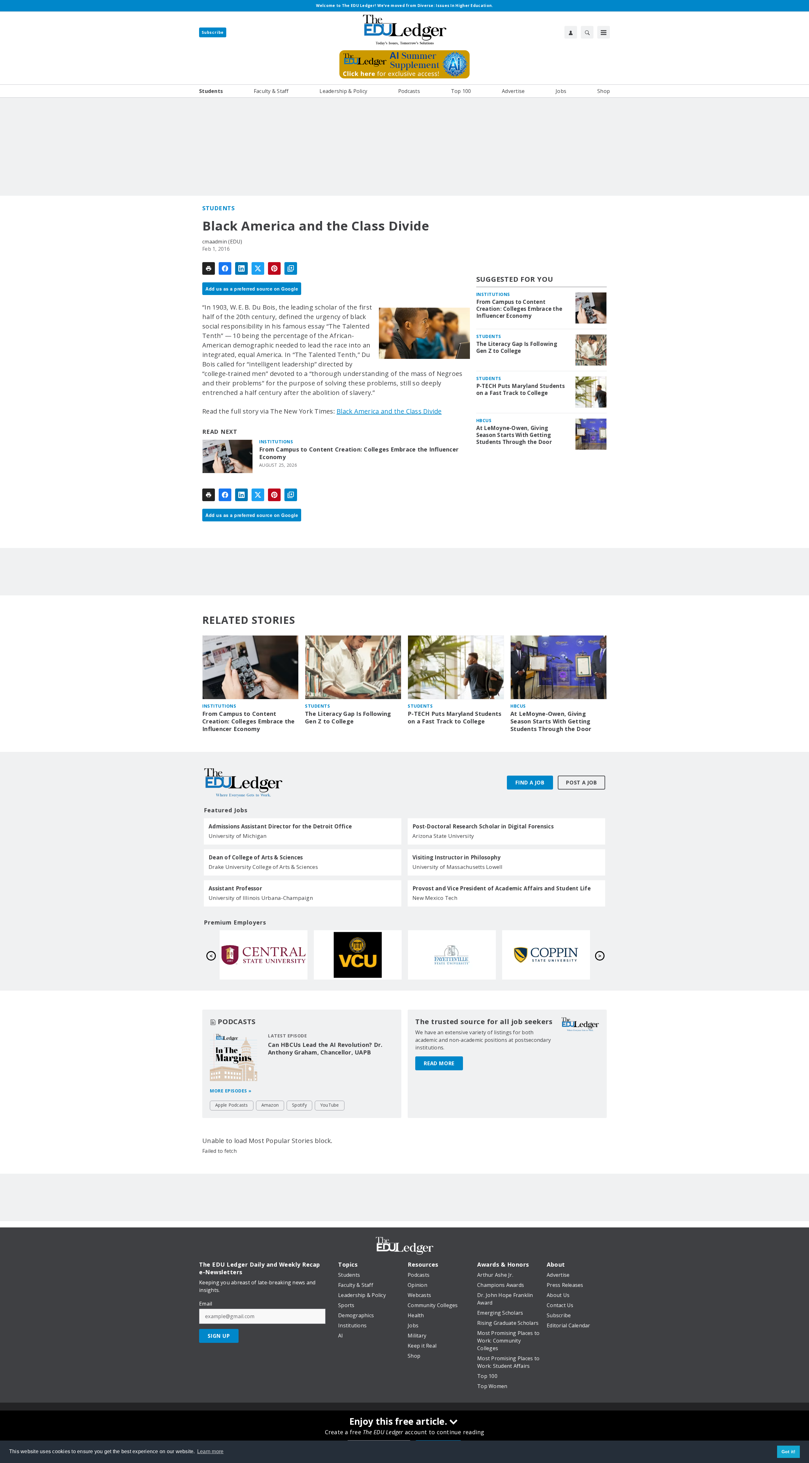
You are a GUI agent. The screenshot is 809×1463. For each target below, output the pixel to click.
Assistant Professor (235, 888)
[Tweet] (258, 268)
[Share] (225, 268)
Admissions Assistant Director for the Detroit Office (280, 826)
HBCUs (484, 420)
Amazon (270, 1105)
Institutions (276, 442)
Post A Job (581, 782)
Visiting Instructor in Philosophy (456, 857)
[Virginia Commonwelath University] (358, 955)
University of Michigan (238, 835)
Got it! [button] (789, 1451)
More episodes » (231, 1091)
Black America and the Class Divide (389, 411)
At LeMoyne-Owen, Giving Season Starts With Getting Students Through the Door (514, 435)
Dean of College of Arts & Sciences (256, 857)
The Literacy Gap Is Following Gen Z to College (516, 347)
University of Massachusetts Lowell (457, 866)
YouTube (329, 1105)
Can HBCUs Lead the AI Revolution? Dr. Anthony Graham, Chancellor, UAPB (325, 1048)
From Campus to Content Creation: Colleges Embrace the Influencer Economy (359, 453)
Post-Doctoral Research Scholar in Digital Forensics (483, 826)
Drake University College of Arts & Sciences (263, 866)
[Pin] (274, 268)
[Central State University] (263, 955)
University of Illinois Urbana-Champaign (261, 897)
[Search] (587, 32)
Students (218, 208)
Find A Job (529, 782)
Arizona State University (443, 835)
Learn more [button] (210, 1451)
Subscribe (213, 32)
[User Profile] (570, 32)
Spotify (299, 1105)
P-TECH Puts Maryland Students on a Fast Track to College (520, 389)
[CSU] (546, 955)
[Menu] (603, 32)
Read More (439, 1063)
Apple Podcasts (231, 1105)
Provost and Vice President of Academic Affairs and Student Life (501, 888)
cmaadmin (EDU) (222, 241)
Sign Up (219, 1335)
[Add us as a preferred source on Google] (290, 268)
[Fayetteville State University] (452, 955)
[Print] (208, 268)
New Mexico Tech (434, 897)
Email (205, 1303)
